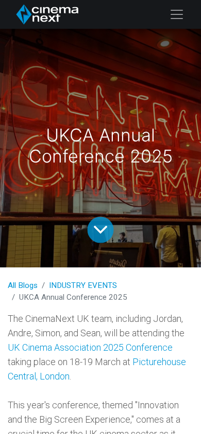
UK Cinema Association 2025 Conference (90, 347)
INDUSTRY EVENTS (83, 285)
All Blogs (23, 285)
